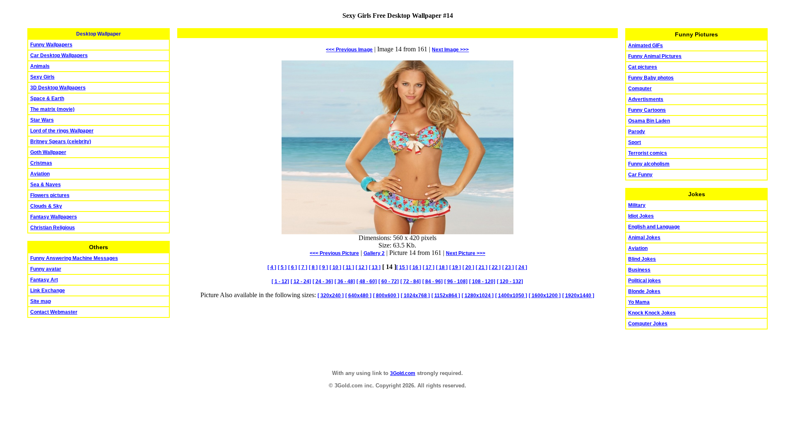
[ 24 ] (521, 267)
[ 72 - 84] (410, 281)
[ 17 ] (428, 267)
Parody (636, 132)
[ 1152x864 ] (445, 295)
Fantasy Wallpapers (53, 217)
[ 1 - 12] (280, 281)
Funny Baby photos (651, 78)
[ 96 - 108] (455, 281)
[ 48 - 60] (367, 281)
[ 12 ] (361, 267)
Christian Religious (52, 228)
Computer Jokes (647, 324)
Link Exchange (47, 290)
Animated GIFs (645, 45)
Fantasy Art (44, 280)
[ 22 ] (495, 267)
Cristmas (41, 163)
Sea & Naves (45, 184)
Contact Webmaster (53, 312)
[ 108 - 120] (482, 281)
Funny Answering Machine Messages (74, 258)
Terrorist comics (647, 153)
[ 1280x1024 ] (478, 295)
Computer (640, 88)
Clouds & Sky (46, 206)
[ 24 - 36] (323, 281)
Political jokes (644, 281)
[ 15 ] (402, 267)
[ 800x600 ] (386, 295)
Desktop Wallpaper (98, 34)
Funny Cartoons (647, 110)
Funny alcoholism (649, 164)
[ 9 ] (323, 267)
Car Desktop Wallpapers (59, 55)
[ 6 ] (292, 267)
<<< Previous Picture (334, 253)
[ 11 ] (348, 267)
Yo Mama (639, 302)
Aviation (40, 174)
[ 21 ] (481, 267)
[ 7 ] (303, 267)
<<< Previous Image (349, 50)
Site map (40, 301)
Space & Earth (47, 98)
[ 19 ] (455, 267)
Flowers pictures (50, 195)
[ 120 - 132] (510, 281)
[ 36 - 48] (345, 281)
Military (637, 205)
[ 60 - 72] (388, 281)
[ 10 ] (335, 267)
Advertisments (645, 99)
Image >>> (450, 50)
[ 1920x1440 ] (578, 295)
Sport (634, 142)
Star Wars (42, 120)
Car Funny (640, 175)
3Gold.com (402, 373)
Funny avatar (45, 269)
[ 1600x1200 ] (545, 295)
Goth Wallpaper (48, 152)
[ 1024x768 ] (415, 295)
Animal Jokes (644, 237)
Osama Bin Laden (649, 121)
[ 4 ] (271, 267)
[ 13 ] (375, 267)
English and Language (654, 227)
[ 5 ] (282, 267)
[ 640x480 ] (358, 295)
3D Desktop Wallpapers (58, 88)
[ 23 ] (508, 267)
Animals (40, 66)
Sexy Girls (42, 77)
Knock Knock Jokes (652, 313)
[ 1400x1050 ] (511, 295)
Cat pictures (642, 67)
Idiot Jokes (641, 216)
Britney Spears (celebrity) (60, 141)
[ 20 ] (468, 267)
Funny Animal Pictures (655, 56)
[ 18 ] (442, 267)
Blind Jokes (642, 259)
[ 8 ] (313, 267)
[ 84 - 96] (432, 281)
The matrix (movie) (52, 109)
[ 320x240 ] (331, 295)
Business (639, 270)
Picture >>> (465, 253)
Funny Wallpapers (51, 45)
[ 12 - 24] (301, 281)
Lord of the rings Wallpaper (62, 131)
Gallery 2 (374, 253)
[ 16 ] (415, 267)
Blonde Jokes (644, 291)
